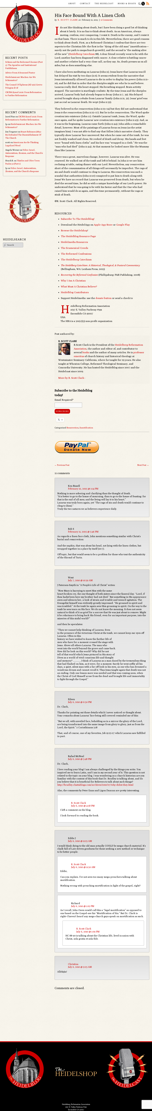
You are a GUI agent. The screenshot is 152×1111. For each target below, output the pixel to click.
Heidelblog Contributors (75, 292)
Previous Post (61, 465)
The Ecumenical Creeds (74, 247)
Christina (73, 964)
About (72, 3)
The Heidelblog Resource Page (78, 236)
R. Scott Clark (68, 20)
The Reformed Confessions (76, 253)
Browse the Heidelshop (74, 230)
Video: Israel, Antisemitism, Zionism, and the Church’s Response (24, 153)
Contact (85, 3)
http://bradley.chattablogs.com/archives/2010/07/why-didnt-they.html (95, 784)
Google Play (123, 224)
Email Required (64, 399)
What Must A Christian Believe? (79, 286)
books (86, 352)
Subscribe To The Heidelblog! (77, 218)
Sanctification (86, 427)
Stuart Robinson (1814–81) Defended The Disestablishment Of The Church (23, 134)
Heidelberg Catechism (82, 53)
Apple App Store (103, 224)
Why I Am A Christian (73, 280)
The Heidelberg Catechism (76, 259)
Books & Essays (127, 3)
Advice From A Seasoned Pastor (20, 72)
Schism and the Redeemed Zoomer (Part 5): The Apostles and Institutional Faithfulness (24, 65)
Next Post (143, 465)
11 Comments (107, 20)
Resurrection (73, 427)
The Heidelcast (104, 3)
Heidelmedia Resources (74, 242)
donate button (103, 298)
